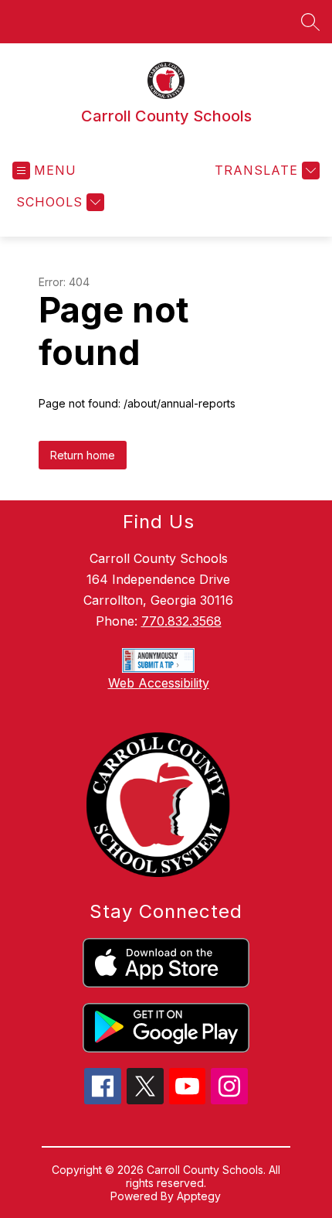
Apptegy (199, 1196)
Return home (82, 455)
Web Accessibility (158, 683)
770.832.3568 (181, 621)
